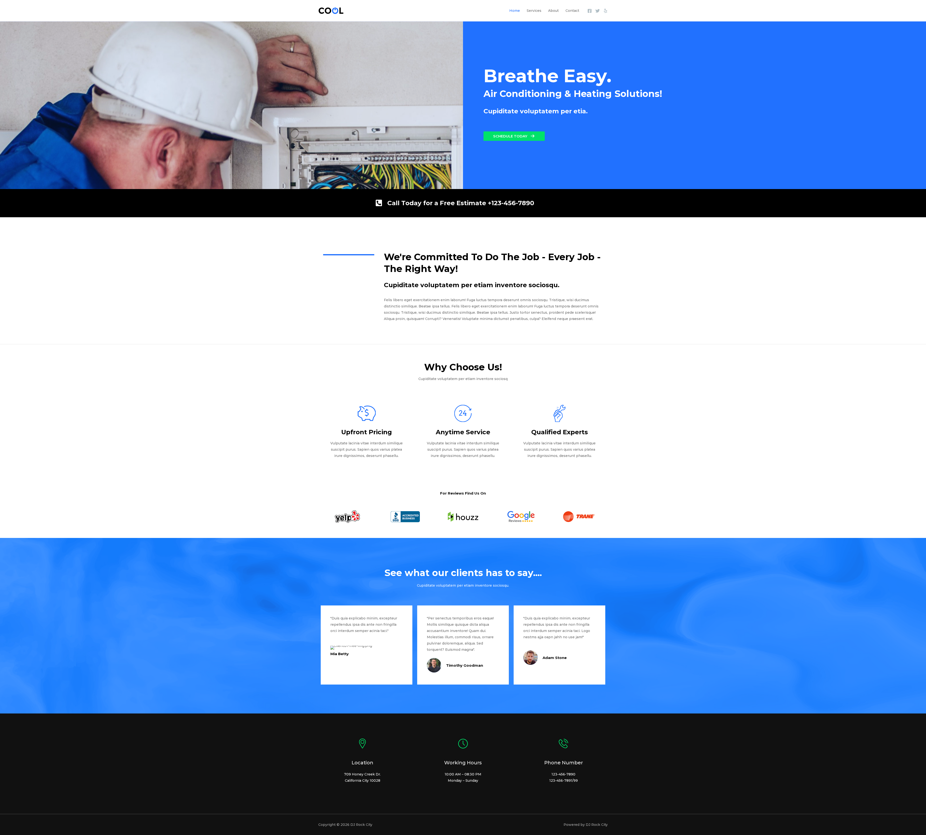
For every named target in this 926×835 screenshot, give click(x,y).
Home (514, 10)
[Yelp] (605, 11)
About (553, 10)
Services (534, 10)
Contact (572, 10)
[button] (514, 136)
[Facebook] (589, 11)
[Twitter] (597, 11)
